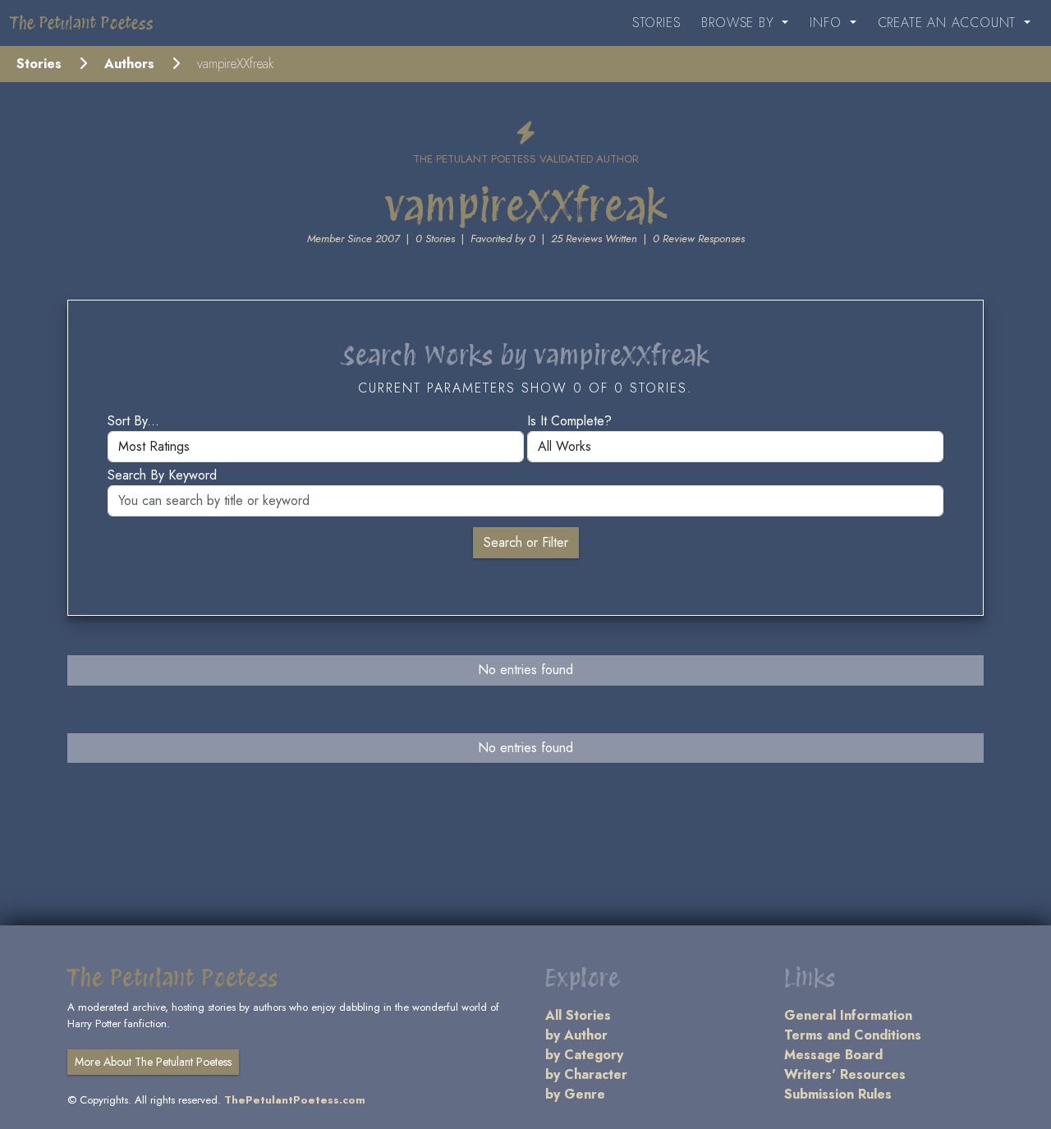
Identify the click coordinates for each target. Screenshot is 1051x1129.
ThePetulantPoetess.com (294, 1100)
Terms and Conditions (852, 1035)
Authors (129, 63)
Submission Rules (838, 1094)
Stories (656, 22)
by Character (586, 1074)
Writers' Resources (845, 1074)
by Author (576, 1035)
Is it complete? (569, 420)
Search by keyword (162, 475)
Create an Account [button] (949, 22)
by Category (584, 1054)
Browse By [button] (739, 22)
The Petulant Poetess (82, 23)
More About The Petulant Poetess (153, 1061)
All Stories (578, 1015)
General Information (848, 1015)
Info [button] (828, 22)
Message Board (833, 1054)
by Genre (575, 1094)
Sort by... (133, 420)
